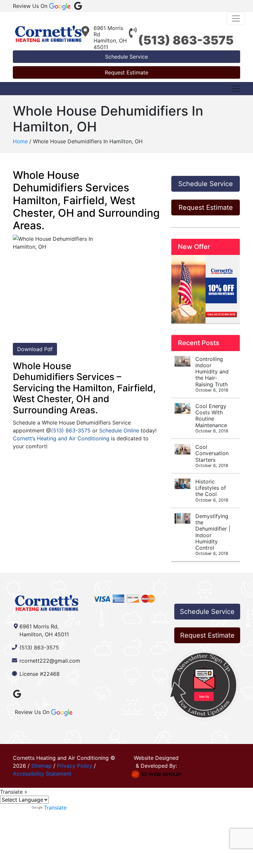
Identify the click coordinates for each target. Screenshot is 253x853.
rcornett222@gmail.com (49, 660)
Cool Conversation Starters (212, 456)
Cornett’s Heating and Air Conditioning (61, 438)
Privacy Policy (74, 765)
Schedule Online (119, 430)
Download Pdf (35, 349)
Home (20, 141)
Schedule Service (126, 56)
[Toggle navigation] (236, 18)
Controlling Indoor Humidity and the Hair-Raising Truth (212, 374)
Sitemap (41, 765)
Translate (55, 807)
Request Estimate (126, 72)
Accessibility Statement (42, 773)
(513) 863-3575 (186, 40)
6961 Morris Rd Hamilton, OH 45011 (110, 37)
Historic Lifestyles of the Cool (211, 490)
